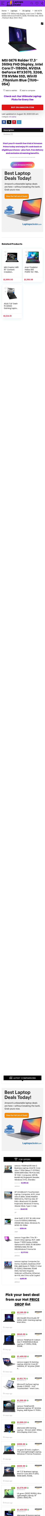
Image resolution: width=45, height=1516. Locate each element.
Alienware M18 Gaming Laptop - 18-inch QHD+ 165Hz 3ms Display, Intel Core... (29, 1430)
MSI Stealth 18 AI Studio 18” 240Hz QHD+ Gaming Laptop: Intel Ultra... (29, 1320)
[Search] (31, 3)
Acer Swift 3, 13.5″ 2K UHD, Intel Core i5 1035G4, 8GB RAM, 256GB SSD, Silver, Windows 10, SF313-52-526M (27, 1221)
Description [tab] (9, 130)
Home (4, 11)
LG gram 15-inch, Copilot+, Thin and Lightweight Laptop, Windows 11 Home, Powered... (29, 1451)
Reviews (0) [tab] (8, 134)
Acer (16, 1232)
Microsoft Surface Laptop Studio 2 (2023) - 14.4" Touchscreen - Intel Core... (28, 1386)
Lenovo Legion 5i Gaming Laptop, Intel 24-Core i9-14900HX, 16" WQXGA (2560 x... (28, 1365)
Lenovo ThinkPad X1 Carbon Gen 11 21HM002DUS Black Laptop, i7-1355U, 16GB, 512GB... (28, 1343)
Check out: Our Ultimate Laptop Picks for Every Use (22, 98)
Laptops (14, 11)
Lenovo (17, 1186)
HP (15, 1212)
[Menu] (3, 3)
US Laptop (26, 11)
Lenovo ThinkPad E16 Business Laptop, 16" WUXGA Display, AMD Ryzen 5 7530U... (29, 1408)
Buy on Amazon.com (22, 107)
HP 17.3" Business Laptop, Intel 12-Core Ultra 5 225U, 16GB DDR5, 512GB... (28, 1473)
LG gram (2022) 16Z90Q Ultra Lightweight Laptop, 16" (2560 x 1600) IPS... (29, 1495)
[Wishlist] (37, 3)
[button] (42, 23)
